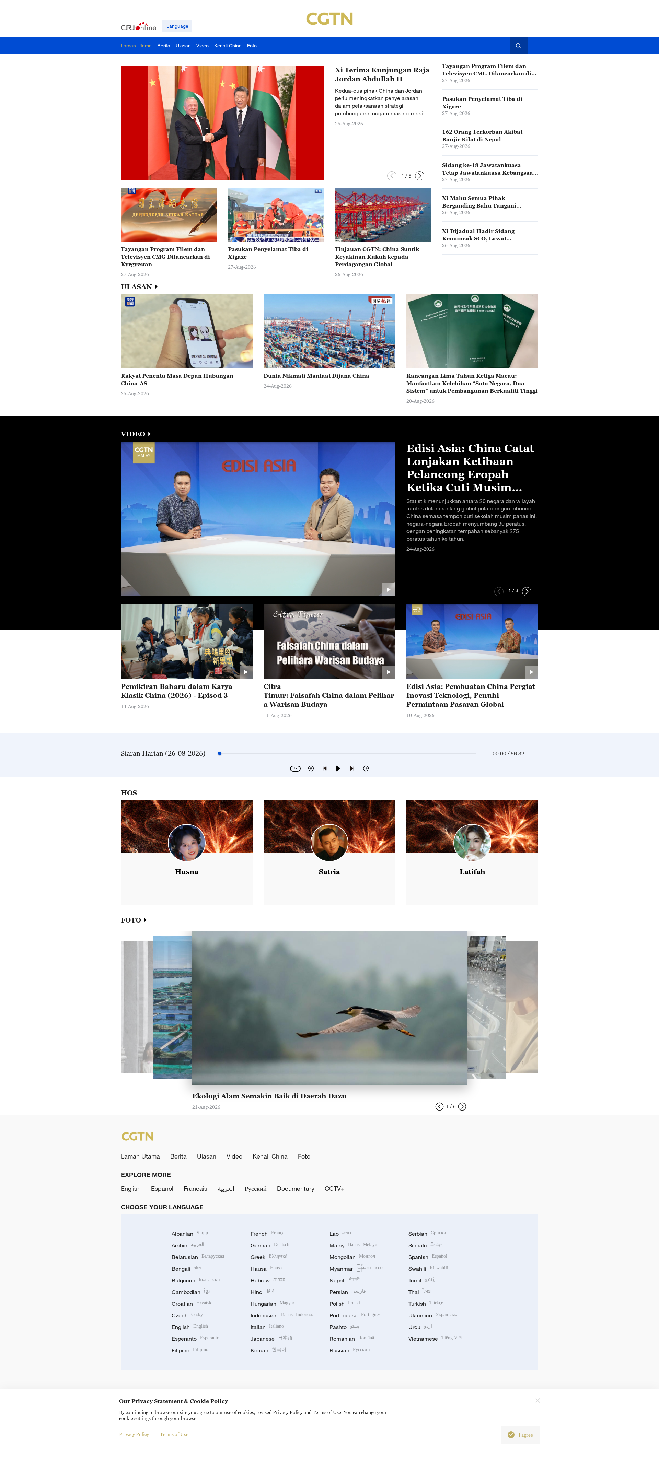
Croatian (192, 1303)
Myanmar (356, 1268)
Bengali (187, 1268)
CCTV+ (335, 1188)
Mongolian (352, 1257)
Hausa (266, 1268)
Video (234, 1156)
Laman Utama (140, 1156)
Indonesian (282, 1315)
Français (195, 1188)
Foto (304, 1156)
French (269, 1233)
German (270, 1245)
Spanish (427, 1257)
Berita (178, 1156)
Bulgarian (196, 1280)
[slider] (219, 753)
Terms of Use (174, 1434)
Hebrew (268, 1280)
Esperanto (195, 1338)
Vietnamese (435, 1338)
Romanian (352, 1338)
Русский (256, 1188)
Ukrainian (433, 1315)
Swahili (428, 1268)
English (131, 1188)
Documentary (295, 1188)
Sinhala (425, 1245)
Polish (345, 1303)
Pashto (344, 1327)
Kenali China (270, 1156)
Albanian (190, 1233)
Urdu (420, 1327)
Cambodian (191, 1292)
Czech (187, 1315)
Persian (348, 1292)
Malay (353, 1245)
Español (162, 1188)
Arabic (188, 1245)
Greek (269, 1257)
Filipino (190, 1350)
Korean (268, 1350)
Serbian (427, 1233)
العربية (226, 1188)
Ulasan (206, 1156)
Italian (267, 1327)
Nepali (344, 1280)
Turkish (425, 1303)
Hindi (263, 1292)
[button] (391, 175)
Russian (350, 1350)
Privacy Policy (134, 1434)
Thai (419, 1292)
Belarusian (198, 1257)
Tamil (421, 1280)
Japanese (271, 1338)
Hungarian (272, 1303)
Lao (340, 1233)
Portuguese (355, 1315)
